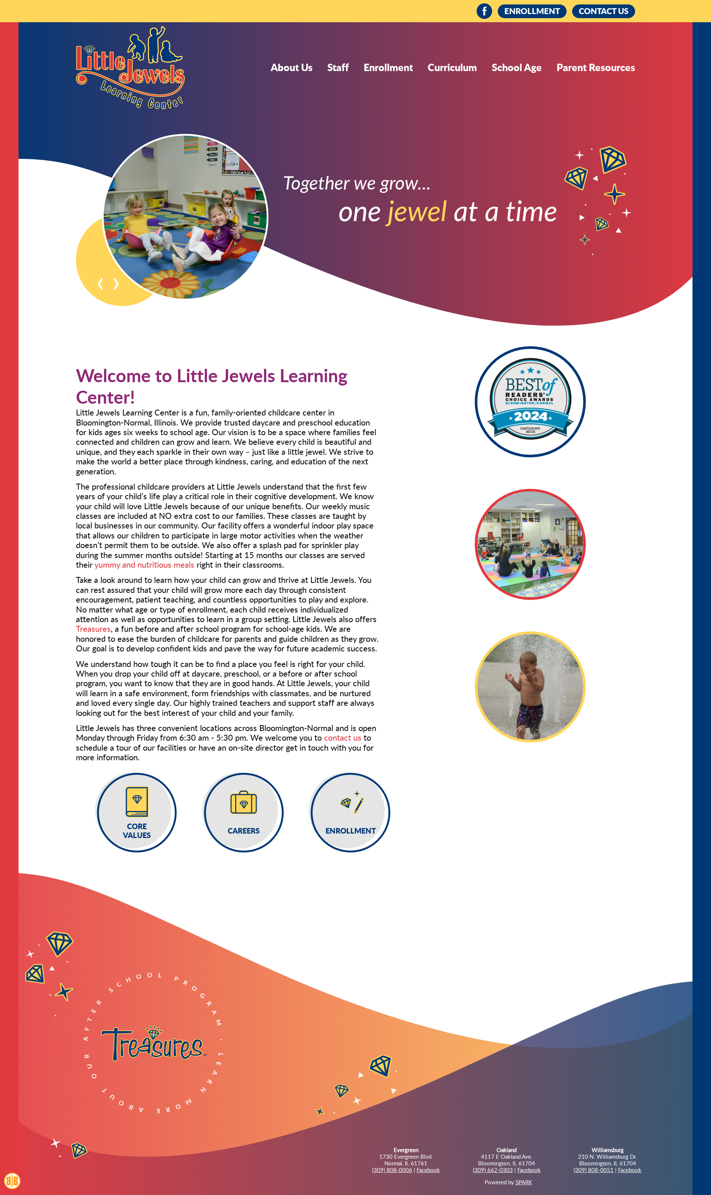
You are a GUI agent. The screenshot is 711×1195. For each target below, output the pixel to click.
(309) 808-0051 (594, 1170)
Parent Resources (596, 67)
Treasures (93, 628)
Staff (338, 67)
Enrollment (388, 67)
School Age (517, 67)
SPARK (523, 1182)
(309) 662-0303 (493, 1170)
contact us (342, 737)
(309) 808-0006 (392, 1170)
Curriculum (452, 67)
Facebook (428, 1170)
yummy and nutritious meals (144, 564)
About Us (292, 67)
